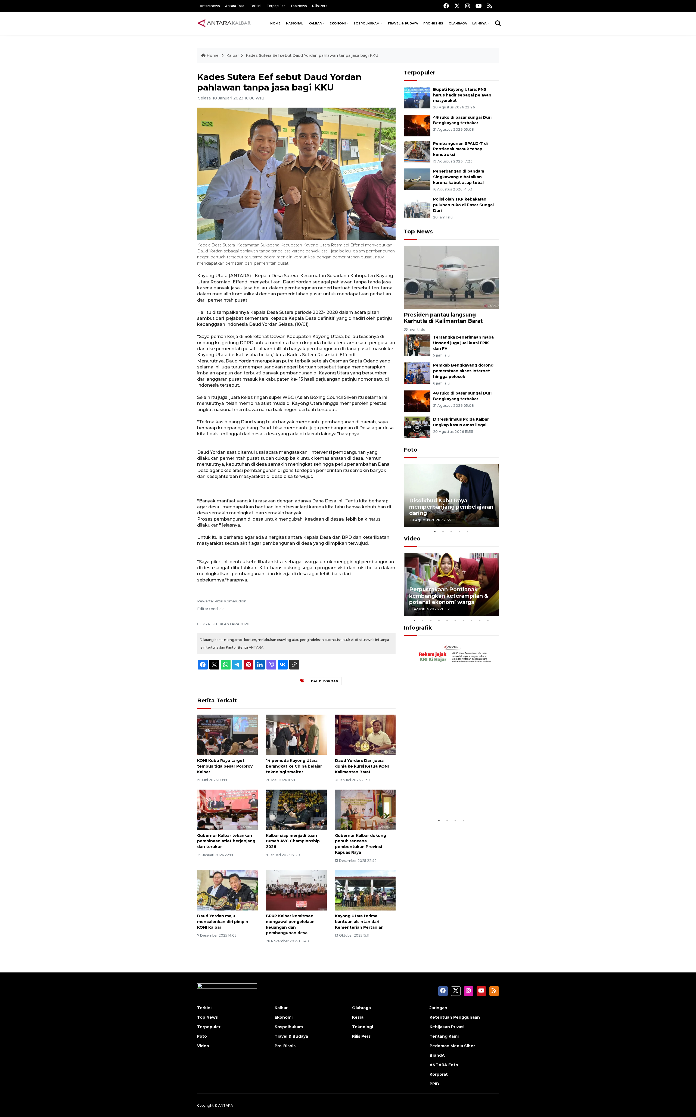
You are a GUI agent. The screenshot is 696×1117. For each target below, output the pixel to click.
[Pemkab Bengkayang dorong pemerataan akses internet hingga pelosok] (417, 373)
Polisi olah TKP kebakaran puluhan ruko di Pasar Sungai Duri (463, 205)
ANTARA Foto (444, 1064)
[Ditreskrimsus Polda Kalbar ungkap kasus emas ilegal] (417, 427)
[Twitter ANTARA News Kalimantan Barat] (457, 5)
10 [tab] (488, 620)
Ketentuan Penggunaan (455, 1017)
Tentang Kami (444, 1036)
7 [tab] (463, 620)
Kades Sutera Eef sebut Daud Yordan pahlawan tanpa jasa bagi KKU (312, 55)
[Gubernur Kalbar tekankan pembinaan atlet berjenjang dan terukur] (227, 809)
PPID (434, 1083)
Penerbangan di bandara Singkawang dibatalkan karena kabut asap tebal (458, 177)
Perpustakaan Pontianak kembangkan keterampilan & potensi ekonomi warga (448, 595)
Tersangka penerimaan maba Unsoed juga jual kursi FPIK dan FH (463, 343)
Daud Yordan (324, 681)
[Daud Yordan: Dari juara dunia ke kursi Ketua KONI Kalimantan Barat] (365, 734)
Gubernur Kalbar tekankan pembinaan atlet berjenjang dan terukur (226, 841)
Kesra (357, 1017)
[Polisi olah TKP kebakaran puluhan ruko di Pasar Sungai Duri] (417, 206)
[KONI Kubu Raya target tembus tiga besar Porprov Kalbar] (227, 734)
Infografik (418, 627)
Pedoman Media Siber (452, 1045)
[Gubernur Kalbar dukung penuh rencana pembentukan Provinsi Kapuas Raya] (365, 809)
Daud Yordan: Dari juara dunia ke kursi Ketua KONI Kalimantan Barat (362, 766)
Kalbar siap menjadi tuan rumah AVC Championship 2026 (293, 841)
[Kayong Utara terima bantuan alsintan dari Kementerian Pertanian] (365, 890)
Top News (298, 6)
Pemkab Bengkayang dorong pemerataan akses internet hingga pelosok (463, 371)
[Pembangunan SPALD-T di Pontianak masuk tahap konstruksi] (417, 151)
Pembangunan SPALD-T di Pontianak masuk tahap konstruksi (460, 149)
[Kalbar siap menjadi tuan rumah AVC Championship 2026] (296, 809)
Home (275, 23)
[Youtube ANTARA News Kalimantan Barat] (479, 5)
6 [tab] (455, 620)
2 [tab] (443, 531)
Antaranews (210, 6)
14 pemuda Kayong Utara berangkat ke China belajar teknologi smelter (294, 766)
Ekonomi (338, 23)
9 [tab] (480, 620)
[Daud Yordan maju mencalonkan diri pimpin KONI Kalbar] (227, 890)
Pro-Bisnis (433, 23)
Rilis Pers (319, 6)
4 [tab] (459, 531)
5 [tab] (467, 531)
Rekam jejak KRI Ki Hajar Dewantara (443, 798)
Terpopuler (276, 6)
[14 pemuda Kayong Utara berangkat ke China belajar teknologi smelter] (296, 734)
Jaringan (438, 1007)
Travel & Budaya (402, 23)
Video (412, 538)
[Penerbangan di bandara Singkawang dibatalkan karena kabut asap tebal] (417, 179)
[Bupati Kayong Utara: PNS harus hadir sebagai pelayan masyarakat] (417, 97)
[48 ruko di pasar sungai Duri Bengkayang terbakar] (417, 125)
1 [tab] (435, 531)
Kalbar (315, 23)
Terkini (255, 6)
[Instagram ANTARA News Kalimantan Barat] (467, 5)
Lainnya (479, 23)
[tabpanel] (451, 495)
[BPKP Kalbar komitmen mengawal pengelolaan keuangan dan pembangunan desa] (296, 890)
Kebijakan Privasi (447, 1026)
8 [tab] (471, 620)
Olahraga (458, 23)
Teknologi (362, 1026)
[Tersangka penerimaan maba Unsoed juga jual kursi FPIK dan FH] (417, 345)
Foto (410, 449)
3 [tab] (451, 531)
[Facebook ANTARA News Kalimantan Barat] (446, 5)
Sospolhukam (366, 23)
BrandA (437, 1055)
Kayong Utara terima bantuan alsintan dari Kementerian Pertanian (359, 921)
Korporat (439, 1074)
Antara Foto (234, 6)
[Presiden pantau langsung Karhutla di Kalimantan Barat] (451, 277)
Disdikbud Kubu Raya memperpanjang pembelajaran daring (451, 506)
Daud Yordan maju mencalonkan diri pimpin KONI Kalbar (222, 921)
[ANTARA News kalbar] (224, 23)
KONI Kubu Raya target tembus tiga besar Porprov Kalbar (225, 766)
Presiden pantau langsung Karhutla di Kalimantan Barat (443, 317)
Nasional (294, 23)
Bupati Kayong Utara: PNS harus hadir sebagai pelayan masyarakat (462, 95)
